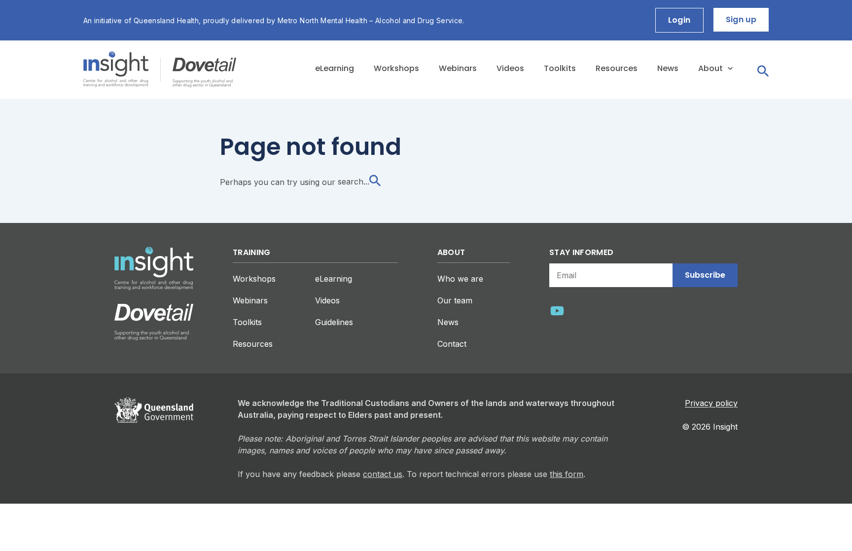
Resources (617, 68)
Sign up (741, 19)
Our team (454, 300)
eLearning (334, 68)
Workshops (396, 68)
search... (353, 181)
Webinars (458, 68)
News (667, 68)
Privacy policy (711, 403)
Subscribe (705, 275)
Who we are (460, 279)
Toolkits (560, 68)
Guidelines (334, 322)
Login (679, 20)
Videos (510, 68)
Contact (451, 344)
